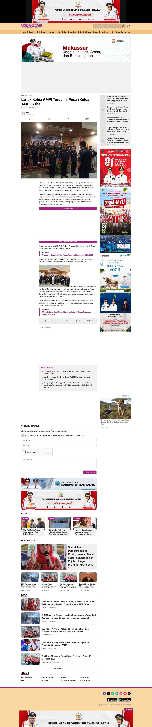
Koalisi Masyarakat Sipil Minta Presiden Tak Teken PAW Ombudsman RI (87, 587)
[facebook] (104, 693)
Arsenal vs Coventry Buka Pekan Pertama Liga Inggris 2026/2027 (67, 255)
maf (27, 112)
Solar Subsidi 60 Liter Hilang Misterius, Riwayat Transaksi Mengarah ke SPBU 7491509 (58, 533)
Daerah (47, 327)
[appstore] (112, 701)
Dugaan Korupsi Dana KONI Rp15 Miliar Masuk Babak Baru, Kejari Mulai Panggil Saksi (118, 130)
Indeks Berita (58, 668)
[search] (123, 26)
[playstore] (124, 701)
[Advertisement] (76, 77)
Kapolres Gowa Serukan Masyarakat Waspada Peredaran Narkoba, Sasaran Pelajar (83, 533)
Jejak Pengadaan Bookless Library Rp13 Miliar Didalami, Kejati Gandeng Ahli (67, 378)
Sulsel (31, 96)
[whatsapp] (112, 693)
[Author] (23, 114)
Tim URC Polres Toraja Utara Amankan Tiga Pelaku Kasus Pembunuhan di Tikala (31, 533)
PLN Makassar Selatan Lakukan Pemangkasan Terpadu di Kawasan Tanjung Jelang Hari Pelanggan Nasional (29, 587)
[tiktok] (129, 693)
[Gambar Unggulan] (59, 150)
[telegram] (116, 693)
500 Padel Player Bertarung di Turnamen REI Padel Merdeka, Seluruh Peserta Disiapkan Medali (49, 587)
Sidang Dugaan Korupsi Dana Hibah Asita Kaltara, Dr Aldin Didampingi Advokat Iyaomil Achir (117, 110)
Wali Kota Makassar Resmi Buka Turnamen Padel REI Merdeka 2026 (68, 586)
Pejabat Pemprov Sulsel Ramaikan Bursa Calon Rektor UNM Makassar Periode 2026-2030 (118, 141)
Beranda (24, 96)
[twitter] (108, 693)
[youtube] (125, 693)
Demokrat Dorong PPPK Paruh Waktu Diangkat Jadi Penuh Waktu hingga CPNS (68, 372)
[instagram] (120, 693)
